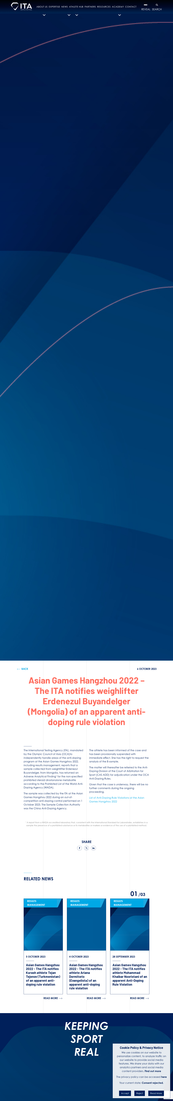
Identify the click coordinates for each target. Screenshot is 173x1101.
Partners (90, 6)
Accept (125, 1093)
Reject (139, 1093)
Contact (131, 6)
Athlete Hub (76, 6)
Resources (104, 6)
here (164, 1076)
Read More (156, 1093)
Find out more (153, 1071)
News (64, 6)
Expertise (54, 6)
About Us (42, 6)
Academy (118, 6)
